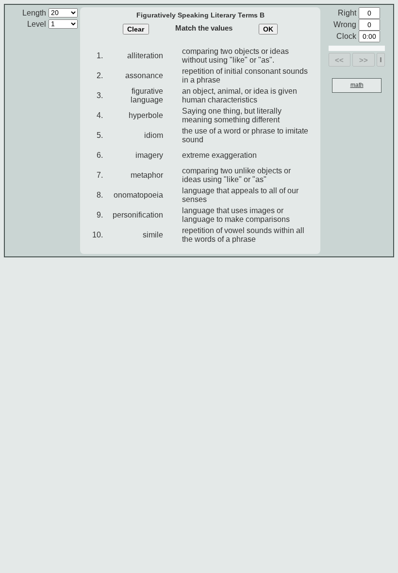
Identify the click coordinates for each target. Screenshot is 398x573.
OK (268, 29)
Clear (135, 29)
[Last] (381, 60)
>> (363, 60)
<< (339, 60)
